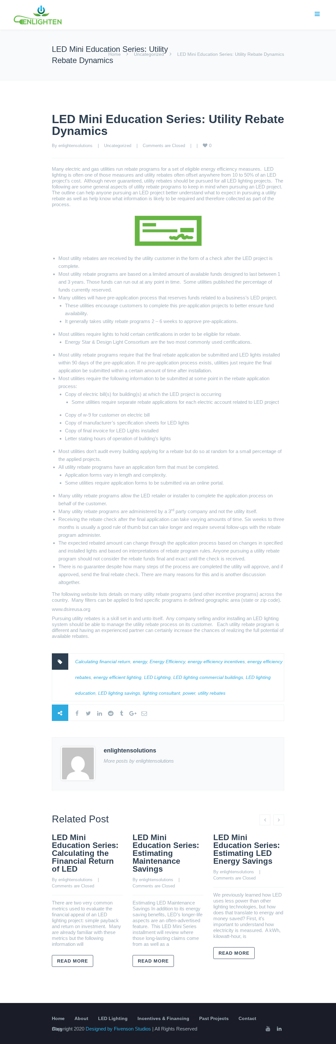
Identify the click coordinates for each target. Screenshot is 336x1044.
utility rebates (211, 693)
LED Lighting (157, 677)
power (189, 693)
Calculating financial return (102, 661)
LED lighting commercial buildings (208, 677)
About (81, 1018)
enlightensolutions (75, 145)
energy (140, 661)
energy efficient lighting (117, 677)
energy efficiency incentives (216, 661)
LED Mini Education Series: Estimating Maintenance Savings (166, 853)
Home (114, 54)
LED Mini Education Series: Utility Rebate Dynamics (168, 125)
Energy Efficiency (167, 661)
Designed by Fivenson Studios (119, 1029)
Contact (247, 1018)
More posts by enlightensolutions (139, 761)
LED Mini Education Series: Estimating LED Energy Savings (246, 849)
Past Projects (214, 1018)
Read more (72, 961)
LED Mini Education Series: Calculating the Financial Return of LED (85, 853)
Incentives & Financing (163, 1018)
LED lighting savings (119, 693)
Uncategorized (149, 54)
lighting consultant (161, 693)
